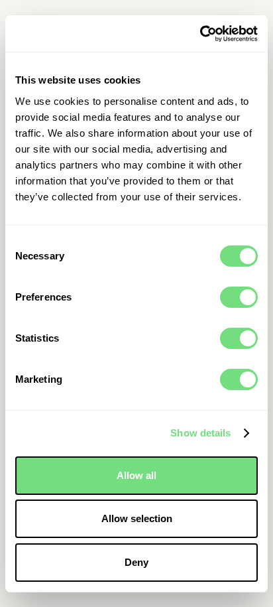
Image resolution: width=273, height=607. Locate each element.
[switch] (239, 297)
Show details (200, 432)
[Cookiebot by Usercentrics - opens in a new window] (200, 33)
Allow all (136, 475)
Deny (136, 562)
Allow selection (136, 518)
